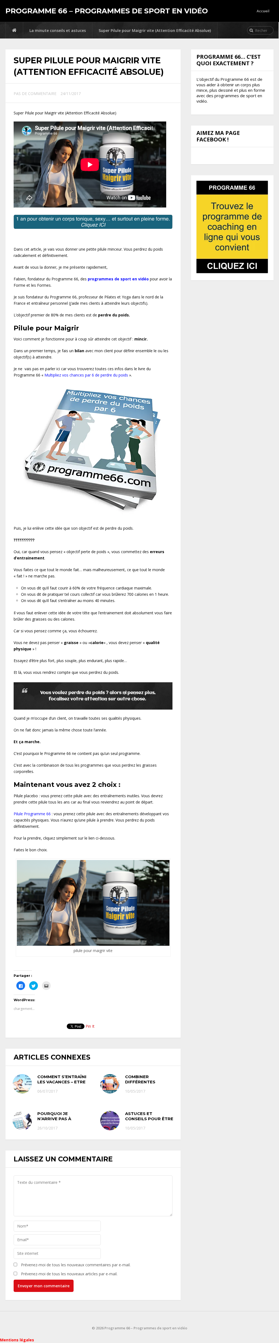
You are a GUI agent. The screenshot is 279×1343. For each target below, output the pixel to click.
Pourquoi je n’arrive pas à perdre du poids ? (59, 1119)
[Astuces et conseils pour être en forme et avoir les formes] (110, 1120)
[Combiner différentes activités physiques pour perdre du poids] (110, 1083)
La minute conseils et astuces (57, 30)
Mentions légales (17, 1339)
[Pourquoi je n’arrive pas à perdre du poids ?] (22, 1120)
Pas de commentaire (35, 93)
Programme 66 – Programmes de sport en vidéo (106, 10)
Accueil (263, 10)
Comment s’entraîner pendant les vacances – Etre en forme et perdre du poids (75, 1082)
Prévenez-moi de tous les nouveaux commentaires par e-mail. (76, 1264)
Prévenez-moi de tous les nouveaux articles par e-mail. (69, 1273)
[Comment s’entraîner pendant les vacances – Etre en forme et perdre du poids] (22, 1083)
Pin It (90, 1026)
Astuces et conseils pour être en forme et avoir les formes (149, 1121)
